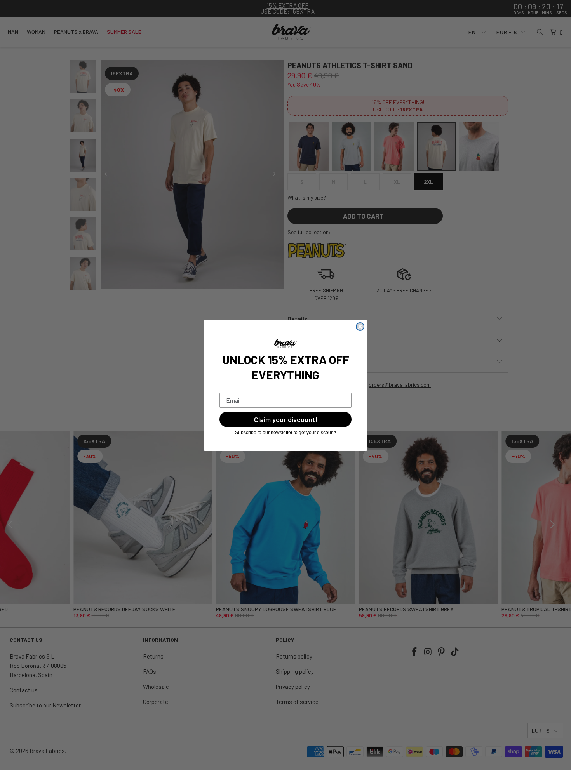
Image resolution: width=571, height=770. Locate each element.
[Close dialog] (360, 326)
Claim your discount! (285, 419)
